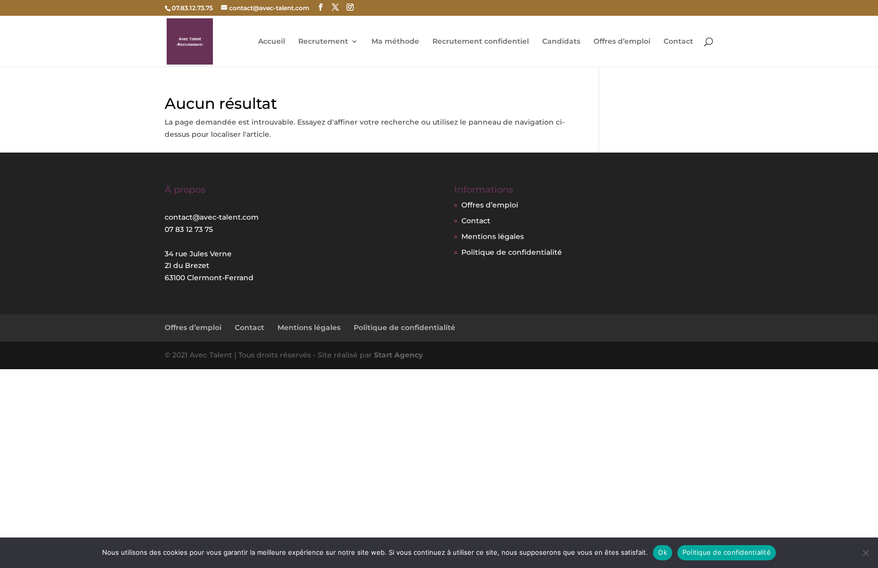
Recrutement (323, 42)
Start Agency (398, 355)
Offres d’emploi (621, 42)
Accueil (271, 42)
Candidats (561, 42)
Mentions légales (492, 236)
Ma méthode (395, 42)
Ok (662, 552)
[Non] (865, 553)
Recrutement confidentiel (480, 42)
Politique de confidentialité (511, 252)
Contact (678, 42)
